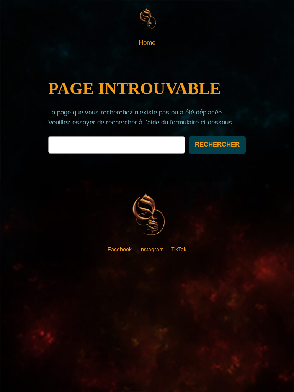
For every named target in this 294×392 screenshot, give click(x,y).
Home (147, 42)
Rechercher (217, 144)
